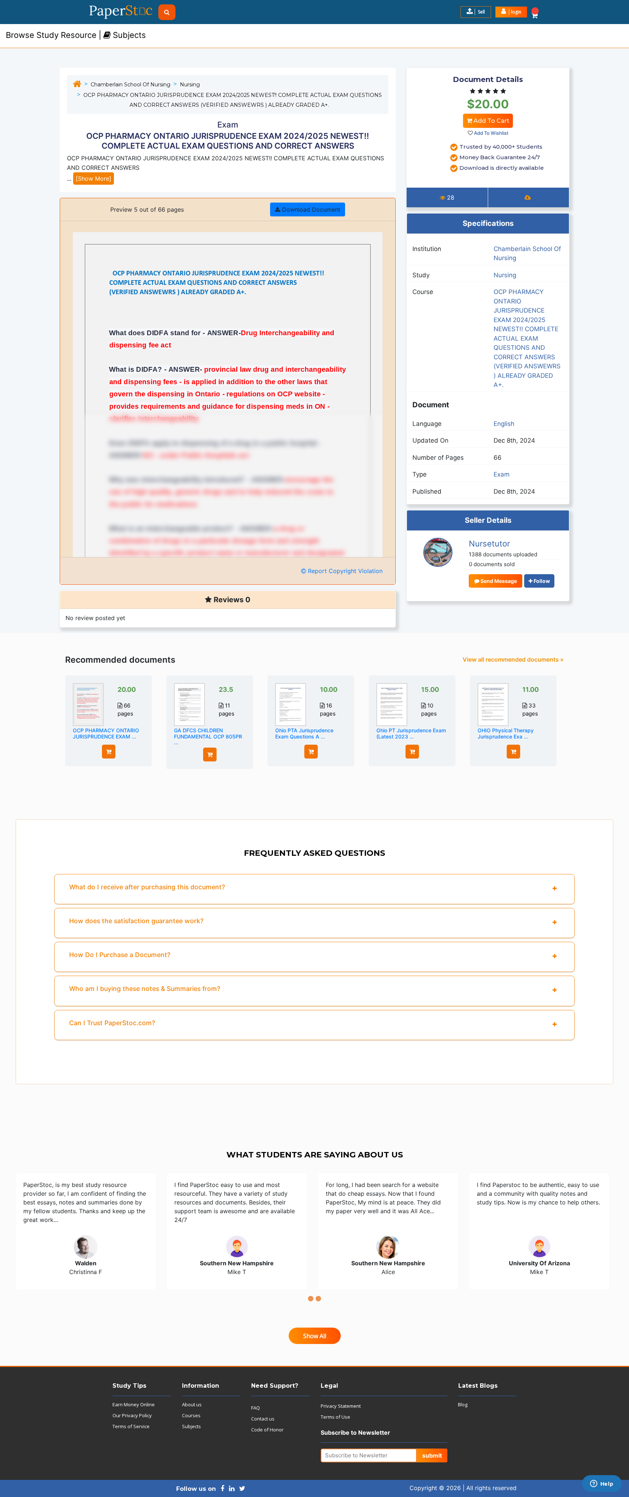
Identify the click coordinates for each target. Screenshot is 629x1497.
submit (432, 1455)
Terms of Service (131, 1426)
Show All (314, 1336)
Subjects (191, 1426)
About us (192, 1404)
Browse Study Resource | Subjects (76, 35)
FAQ (255, 1407)
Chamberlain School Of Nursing (130, 84)
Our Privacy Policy (132, 1415)
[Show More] (93, 178)
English (504, 423)
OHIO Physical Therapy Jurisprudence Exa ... (506, 733)
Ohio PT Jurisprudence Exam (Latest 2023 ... (411, 733)
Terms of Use (335, 1417)
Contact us (262, 1418)
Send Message (498, 581)
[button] (511, 12)
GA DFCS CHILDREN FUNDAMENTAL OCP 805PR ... (208, 736)
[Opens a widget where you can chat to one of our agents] (602, 1484)
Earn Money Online (133, 1404)
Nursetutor (489, 543)
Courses (191, 1415)
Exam (502, 474)
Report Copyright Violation (344, 571)
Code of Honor (267, 1429)
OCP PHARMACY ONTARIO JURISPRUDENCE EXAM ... (106, 733)
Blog (462, 1404)
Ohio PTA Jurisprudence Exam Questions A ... (304, 733)
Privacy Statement (341, 1406)
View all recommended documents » (513, 659)
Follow (541, 581)
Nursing (190, 84)
